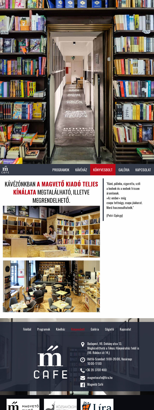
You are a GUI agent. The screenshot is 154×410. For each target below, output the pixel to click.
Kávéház (81, 169)
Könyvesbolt (102, 169)
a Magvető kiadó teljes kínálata (55, 188)
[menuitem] (60, 169)
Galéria (124, 169)
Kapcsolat (143, 169)
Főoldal (27, 329)
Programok (60, 169)
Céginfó (109, 329)
